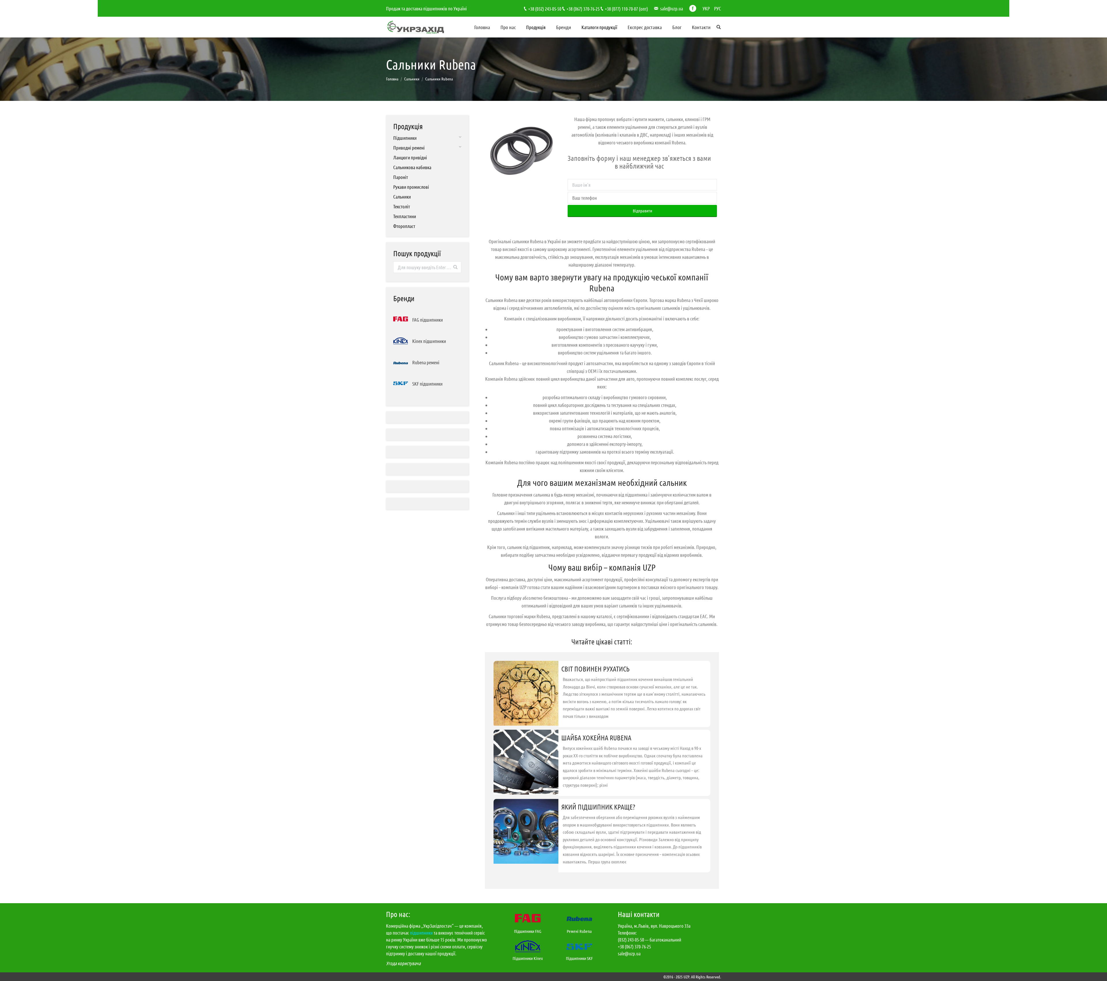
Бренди (563, 27)
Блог (676, 27)
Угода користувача (403, 963)
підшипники (421, 932)
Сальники (411, 78)
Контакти (701, 27)
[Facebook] (692, 8)
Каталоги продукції (599, 27)
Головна (482, 27)
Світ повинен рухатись (595, 669)
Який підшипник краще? (598, 807)
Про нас (508, 27)
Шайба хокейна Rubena (596, 737)
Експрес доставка (645, 27)
